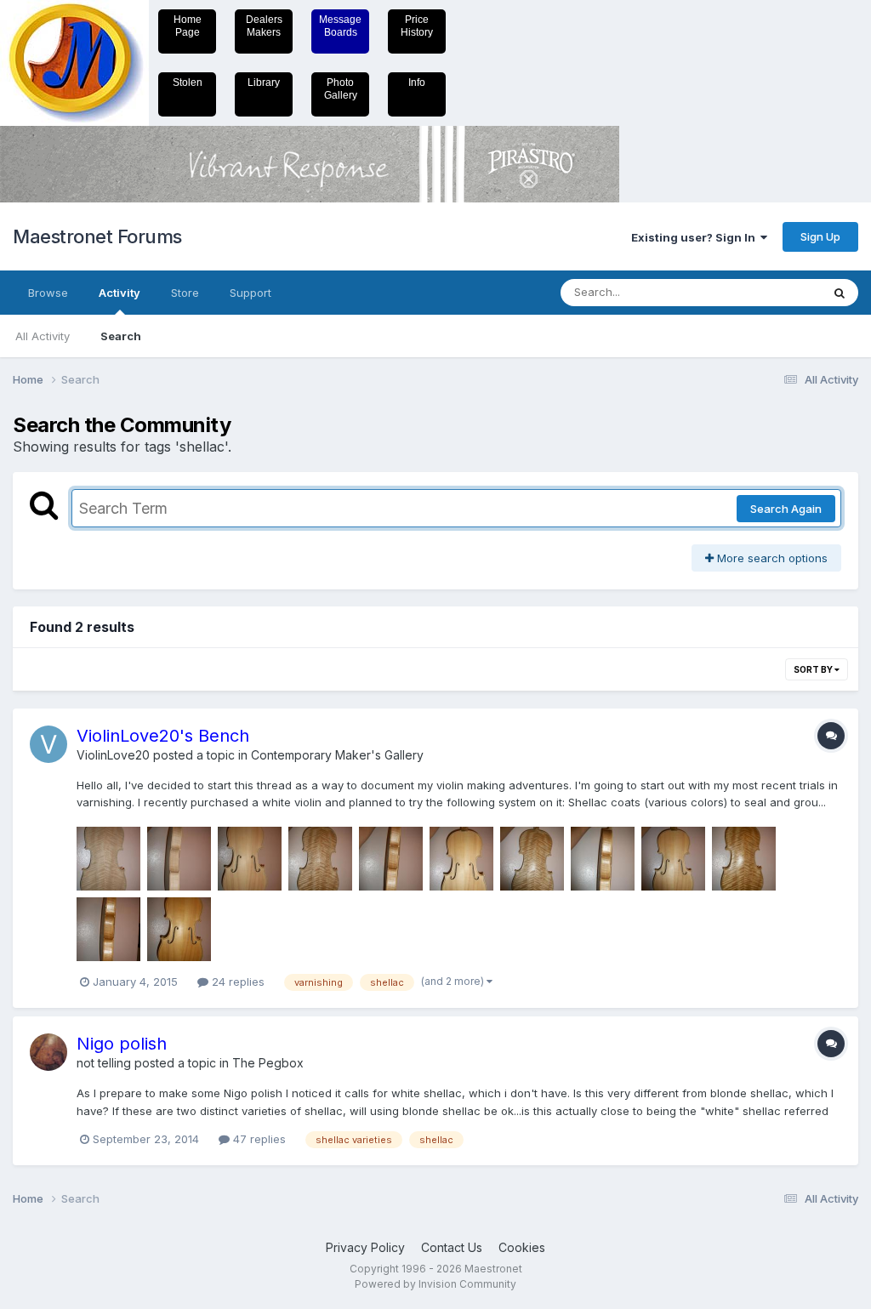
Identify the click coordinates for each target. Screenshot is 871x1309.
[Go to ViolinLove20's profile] (48, 744)
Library (264, 82)
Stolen (187, 82)
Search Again (786, 508)
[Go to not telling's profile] (48, 1052)
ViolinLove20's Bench (163, 736)
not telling (104, 1063)
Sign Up (820, 236)
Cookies (521, 1247)
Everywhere (768, 292)
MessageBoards (340, 26)
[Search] (839, 292)
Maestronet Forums (97, 236)
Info (416, 82)
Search (120, 336)
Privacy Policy (365, 1247)
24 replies (236, 981)
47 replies (258, 1139)
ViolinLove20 (113, 755)
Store (185, 292)
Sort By (814, 669)
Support (250, 292)
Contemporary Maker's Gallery (337, 755)
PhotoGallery (340, 89)
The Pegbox (268, 1063)
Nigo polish (122, 1043)
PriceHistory (417, 26)
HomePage (188, 26)
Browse (48, 292)
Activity (119, 292)
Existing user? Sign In (695, 237)
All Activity (42, 336)
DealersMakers (264, 26)
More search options (771, 558)
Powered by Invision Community (435, 1284)
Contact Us (451, 1247)
